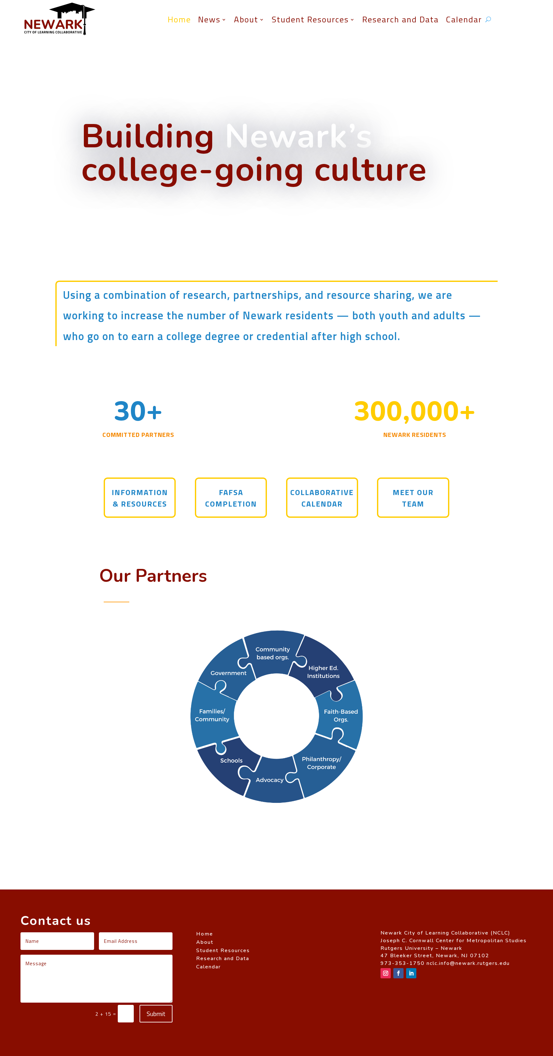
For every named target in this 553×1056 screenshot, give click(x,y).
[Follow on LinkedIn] (411, 973)
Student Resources (310, 19)
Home (179, 19)
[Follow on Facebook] (398, 973)
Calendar (464, 19)
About (246, 19)
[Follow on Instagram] (386, 973)
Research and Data (400, 19)
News (209, 19)
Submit (156, 1014)
